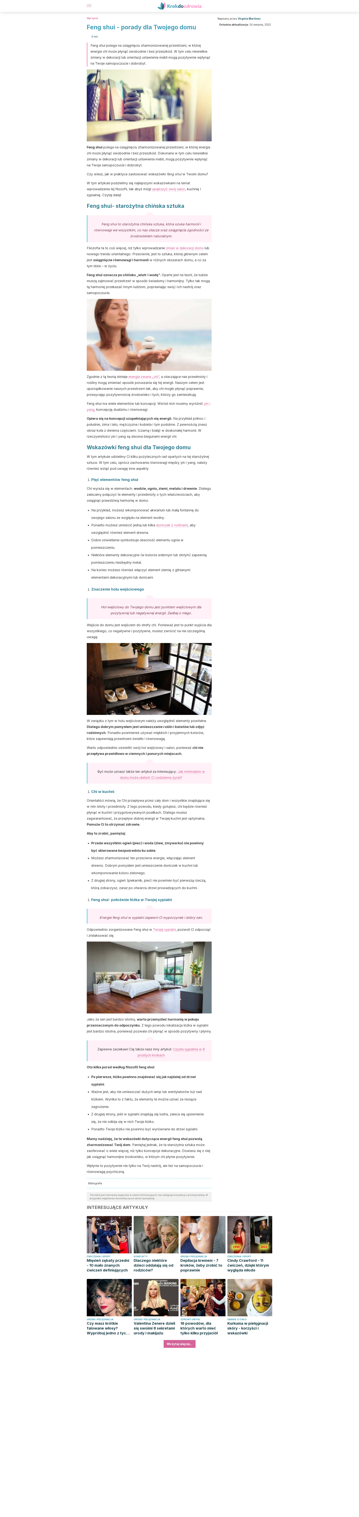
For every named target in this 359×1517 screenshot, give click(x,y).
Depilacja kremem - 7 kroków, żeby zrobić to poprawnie (201, 1265)
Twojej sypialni (164, 929)
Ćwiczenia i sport (99, 1256)
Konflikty (141, 1256)
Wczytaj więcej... (179, 1344)
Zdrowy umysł (190, 1319)
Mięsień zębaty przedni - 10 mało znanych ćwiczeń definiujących (108, 1265)
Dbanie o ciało (237, 1319)
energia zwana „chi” (143, 377)
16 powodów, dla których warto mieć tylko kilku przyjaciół (199, 1328)
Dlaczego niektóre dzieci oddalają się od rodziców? (153, 1265)
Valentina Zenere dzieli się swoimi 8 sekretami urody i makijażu (154, 1328)
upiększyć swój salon (168, 189)
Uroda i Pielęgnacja (193, 1256)
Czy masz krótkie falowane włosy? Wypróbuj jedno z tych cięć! (107, 1328)
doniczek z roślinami (172, 525)
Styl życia (92, 18)
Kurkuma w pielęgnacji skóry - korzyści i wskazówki (247, 1328)
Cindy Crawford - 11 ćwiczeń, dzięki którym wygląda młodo (248, 1265)
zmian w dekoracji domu (185, 248)
